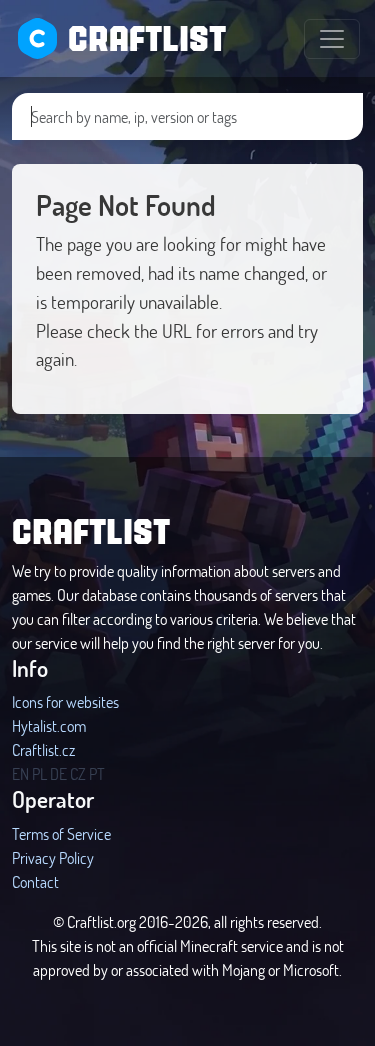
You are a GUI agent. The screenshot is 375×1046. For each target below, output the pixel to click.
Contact (35, 881)
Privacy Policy (53, 857)
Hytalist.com (49, 725)
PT (97, 773)
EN (20, 773)
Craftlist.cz (43, 749)
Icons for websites (65, 701)
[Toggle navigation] (332, 39)
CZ (78, 773)
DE (58, 773)
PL (39, 773)
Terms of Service (61, 833)
